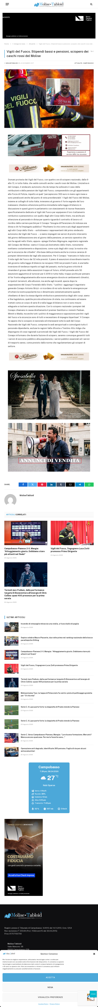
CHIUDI (93, 994)
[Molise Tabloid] (49, 4)
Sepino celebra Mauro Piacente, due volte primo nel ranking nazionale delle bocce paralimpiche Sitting (57, 639)
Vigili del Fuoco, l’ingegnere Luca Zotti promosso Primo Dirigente (70, 550)
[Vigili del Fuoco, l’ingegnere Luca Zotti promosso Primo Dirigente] (72, 533)
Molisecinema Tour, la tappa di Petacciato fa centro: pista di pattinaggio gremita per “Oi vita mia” (56, 694)
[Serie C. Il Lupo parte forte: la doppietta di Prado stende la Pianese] (11, 710)
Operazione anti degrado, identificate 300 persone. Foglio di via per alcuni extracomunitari (53, 749)
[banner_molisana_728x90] (49, 172)
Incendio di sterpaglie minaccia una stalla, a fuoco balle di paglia (50, 624)
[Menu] (7, 4)
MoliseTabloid (12, 63)
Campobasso (88, 63)
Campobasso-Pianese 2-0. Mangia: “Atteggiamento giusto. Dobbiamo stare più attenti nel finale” (24, 551)
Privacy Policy (55, 1004)
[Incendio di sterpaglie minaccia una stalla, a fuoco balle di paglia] (11, 627)
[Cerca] (91, 4)
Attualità (78, 63)
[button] (94, 954)
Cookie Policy (43, 1004)
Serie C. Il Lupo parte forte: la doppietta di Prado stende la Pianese (50, 707)
